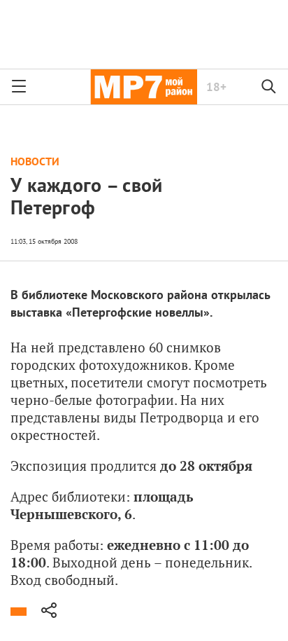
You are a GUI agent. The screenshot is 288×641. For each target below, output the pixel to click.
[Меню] (19, 86)
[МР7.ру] (143, 86)
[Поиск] (269, 86)
